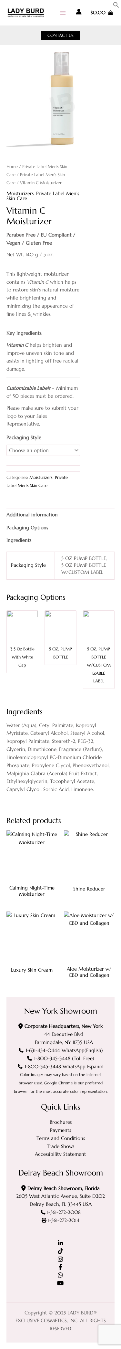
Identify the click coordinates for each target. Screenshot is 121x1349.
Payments (60, 1130)
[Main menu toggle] (62, 12)
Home (12, 166)
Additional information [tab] (32, 515)
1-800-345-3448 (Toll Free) (64, 1058)
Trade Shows (60, 1146)
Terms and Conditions (60, 1138)
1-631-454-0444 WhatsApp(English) (64, 1050)
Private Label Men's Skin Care (42, 196)
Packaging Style (23, 437)
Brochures (61, 1122)
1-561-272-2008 (64, 1212)
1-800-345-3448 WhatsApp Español (64, 1067)
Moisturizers (20, 193)
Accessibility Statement (60, 1154)
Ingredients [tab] (18, 540)
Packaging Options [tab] (27, 528)
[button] (116, 6)
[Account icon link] (79, 12)
